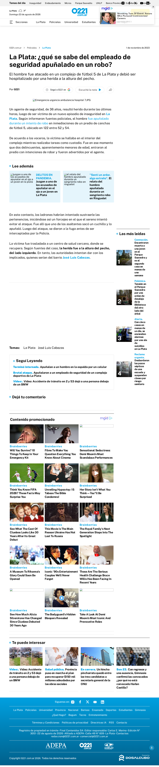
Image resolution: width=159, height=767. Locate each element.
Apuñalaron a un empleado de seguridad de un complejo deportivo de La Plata (60, 374)
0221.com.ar (15, 48)
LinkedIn (102, 702)
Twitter (87, 702)
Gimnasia (140, 710)
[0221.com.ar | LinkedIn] (148, 3)
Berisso (85, 710)
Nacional (73, 710)
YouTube (95, 702)
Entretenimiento (98, 715)
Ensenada (97, 710)
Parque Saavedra (83, 3)
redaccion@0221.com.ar (65, 736)
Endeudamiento (53, 3)
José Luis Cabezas (76, 257)
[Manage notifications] (151, 747)
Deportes (111, 710)
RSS (111, 722)
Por (14, 89)
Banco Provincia (114, 3)
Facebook (80, 702)
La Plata (40, 22)
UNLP (99, 3)
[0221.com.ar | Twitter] (135, 3)
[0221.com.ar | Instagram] (123, 3)
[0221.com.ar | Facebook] (129, 3)
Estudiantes (89, 22)
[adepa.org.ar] (56, 746)
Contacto (121, 722)
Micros (68, 3)
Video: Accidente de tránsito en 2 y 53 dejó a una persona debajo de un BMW (61, 383)
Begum (72, 715)
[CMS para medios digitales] (134, 758)
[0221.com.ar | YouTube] (141, 3)
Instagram (73, 702)
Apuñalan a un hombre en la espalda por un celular (60, 367)
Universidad (71, 22)
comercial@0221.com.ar (94, 736)
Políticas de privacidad (75, 722)
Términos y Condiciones (45, 722)
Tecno (82, 715)
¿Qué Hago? (59, 715)
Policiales (55, 22)
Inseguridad (35, 3)
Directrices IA (98, 722)
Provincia (60, 710)
